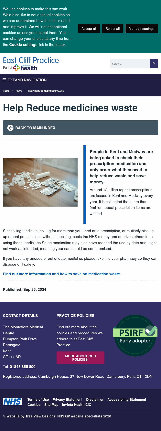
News (19, 90)
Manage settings (142, 28)
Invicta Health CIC (76, 404)
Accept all (89, 28)
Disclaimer (95, 399)
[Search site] (154, 63)
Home (6, 90)
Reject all (112, 28)
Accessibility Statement (126, 399)
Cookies (34, 404)
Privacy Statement (67, 399)
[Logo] (31, 63)
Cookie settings (23, 44)
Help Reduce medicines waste (46, 90)
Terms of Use (38, 399)
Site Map (51, 404)
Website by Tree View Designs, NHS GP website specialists (54, 416)
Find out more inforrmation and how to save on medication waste (61, 273)
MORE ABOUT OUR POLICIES (80, 358)
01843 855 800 (23, 366)
